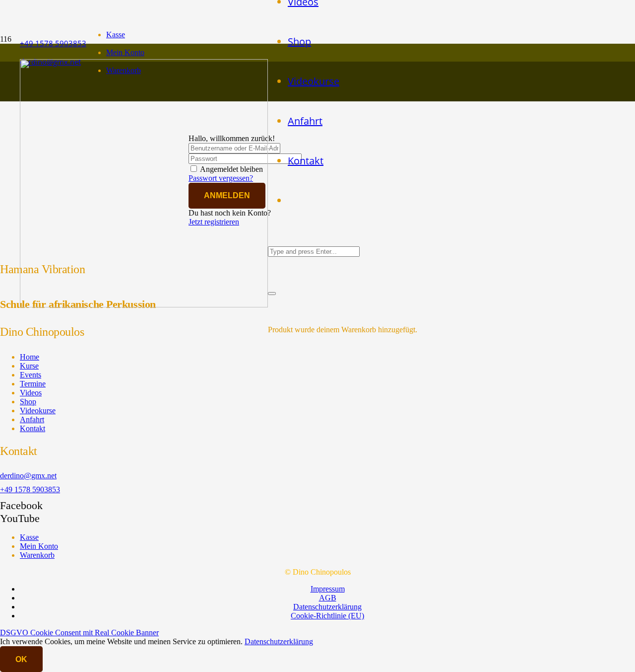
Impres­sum (328, 589)
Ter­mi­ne (33, 383)
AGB (327, 598)
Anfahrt (32, 419)
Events (30, 375)
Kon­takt (32, 428)
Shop (28, 401)
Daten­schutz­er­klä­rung (327, 606)
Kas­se (115, 34)
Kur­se (29, 366)
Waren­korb (37, 555)
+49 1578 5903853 (30, 489)
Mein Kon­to (125, 52)
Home (29, 357)
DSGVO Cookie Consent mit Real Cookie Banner (79, 632)
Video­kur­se (38, 410)
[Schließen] (272, 293)
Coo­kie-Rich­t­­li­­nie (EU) (327, 615)
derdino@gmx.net (28, 475)
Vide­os (31, 392)
